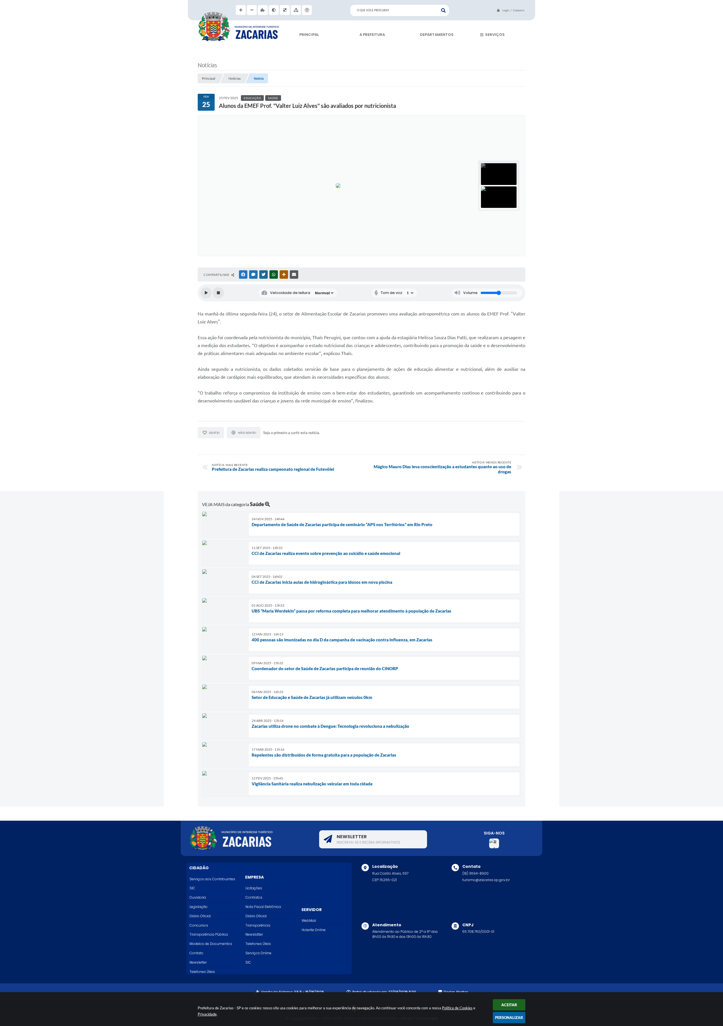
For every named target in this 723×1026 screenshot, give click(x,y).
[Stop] (218, 293)
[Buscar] (443, 10)
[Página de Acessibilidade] (307, 10)
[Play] (206, 293)
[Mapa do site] (296, 10)
